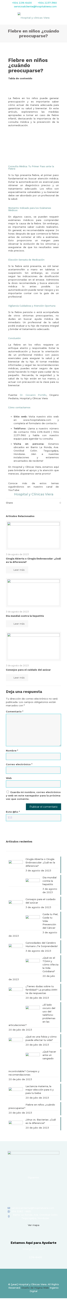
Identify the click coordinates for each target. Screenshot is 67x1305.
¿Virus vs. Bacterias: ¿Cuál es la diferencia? (41, 1121)
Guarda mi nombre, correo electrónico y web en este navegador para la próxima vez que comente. (33, 795)
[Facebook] (19, 1186)
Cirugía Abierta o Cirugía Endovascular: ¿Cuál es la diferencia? (40, 862)
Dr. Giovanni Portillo (33, 394)
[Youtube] (38, 1186)
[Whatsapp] (48, 1186)
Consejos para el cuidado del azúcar (28, 669)
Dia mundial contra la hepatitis (25, 616)
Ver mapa (33, 1225)
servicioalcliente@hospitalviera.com (35, 6)
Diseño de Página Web (35, 1287)
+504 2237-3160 (47, 2)
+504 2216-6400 (22, 2)
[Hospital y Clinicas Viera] (33, 17)
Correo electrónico (19, 764)
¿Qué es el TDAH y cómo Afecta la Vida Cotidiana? (50, 964)
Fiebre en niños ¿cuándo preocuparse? (32, 1106)
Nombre (12, 750)
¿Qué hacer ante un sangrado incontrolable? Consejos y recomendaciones (32, 1063)
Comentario (14, 711)
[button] (33, 84)
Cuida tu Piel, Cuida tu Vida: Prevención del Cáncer (50, 921)
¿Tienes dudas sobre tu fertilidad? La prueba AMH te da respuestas (41, 989)
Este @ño (13, 811)
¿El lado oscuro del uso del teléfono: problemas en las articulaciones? (32, 1014)
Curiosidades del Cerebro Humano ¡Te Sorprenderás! (42, 944)
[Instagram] (28, 1186)
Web (9, 778)
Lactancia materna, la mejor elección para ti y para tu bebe (40, 1089)
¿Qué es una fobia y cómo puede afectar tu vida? (41, 1038)
